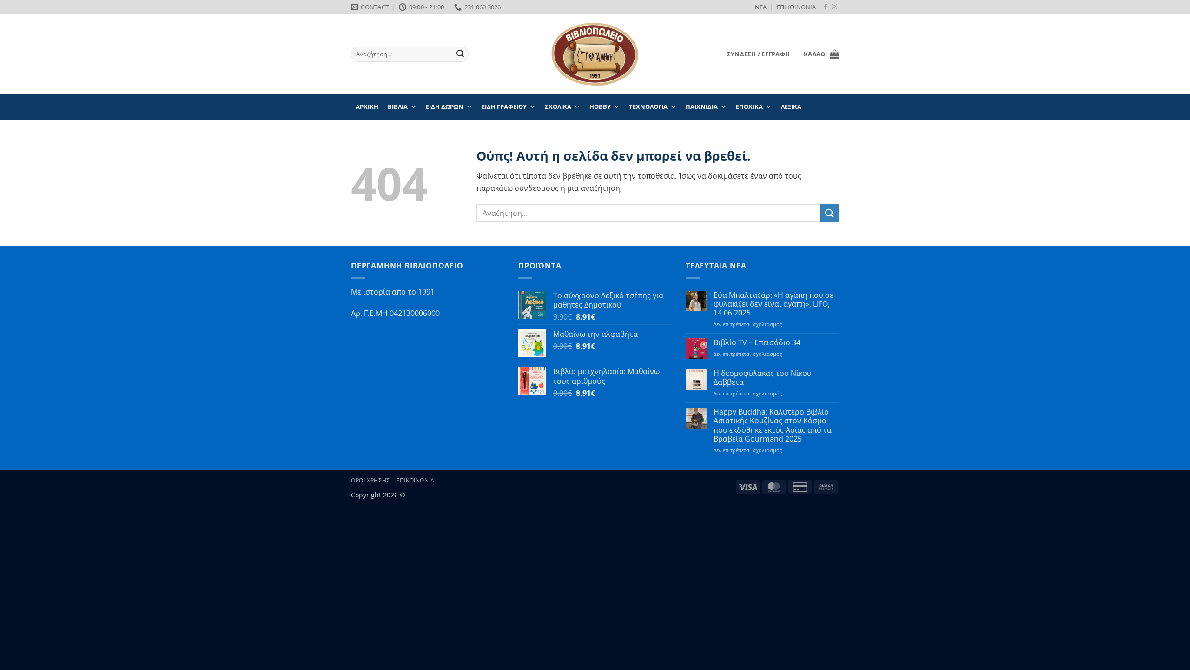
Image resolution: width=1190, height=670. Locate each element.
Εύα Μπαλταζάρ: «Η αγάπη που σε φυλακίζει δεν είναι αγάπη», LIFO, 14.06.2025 (773, 304)
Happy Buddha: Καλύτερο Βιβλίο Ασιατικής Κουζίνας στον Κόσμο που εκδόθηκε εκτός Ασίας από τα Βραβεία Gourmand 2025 (773, 425)
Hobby (600, 106)
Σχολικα (558, 106)
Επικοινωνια (415, 480)
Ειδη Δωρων (444, 106)
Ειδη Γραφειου (504, 106)
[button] (758, 54)
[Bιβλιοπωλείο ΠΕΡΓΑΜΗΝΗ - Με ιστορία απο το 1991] (595, 54)
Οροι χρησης (370, 480)
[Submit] (460, 54)
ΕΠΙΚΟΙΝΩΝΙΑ (796, 7)
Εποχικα (749, 106)
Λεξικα (791, 106)
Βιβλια (398, 106)
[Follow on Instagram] (834, 7)
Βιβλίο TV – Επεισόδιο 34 (757, 342)
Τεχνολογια (648, 106)
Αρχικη (367, 106)
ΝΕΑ (761, 7)
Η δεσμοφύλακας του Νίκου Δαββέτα (763, 378)
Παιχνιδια (702, 106)
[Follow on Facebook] (825, 7)
